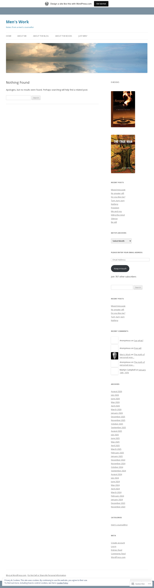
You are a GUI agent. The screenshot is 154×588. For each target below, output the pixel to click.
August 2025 (116, 431)
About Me (21, 36)
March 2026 (116, 409)
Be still (114, 222)
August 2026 (116, 391)
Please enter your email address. (127, 252)
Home (8, 36)
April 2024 (115, 488)
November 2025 (118, 420)
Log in (113, 546)
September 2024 (118, 470)
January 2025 (117, 456)
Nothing (114, 204)
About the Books (63, 36)
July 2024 (115, 478)
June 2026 (115, 398)
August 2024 (116, 474)
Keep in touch (120, 268)
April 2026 (115, 405)
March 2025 (116, 449)
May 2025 (115, 442)
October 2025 (117, 423)
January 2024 (117, 499)
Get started (101, 4)
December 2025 (118, 416)
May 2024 (115, 485)
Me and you (116, 211)
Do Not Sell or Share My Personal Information (47, 575)
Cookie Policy (62, 583)
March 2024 (116, 492)
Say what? (138, 340)
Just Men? (83, 36)
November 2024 (118, 463)
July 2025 (115, 434)
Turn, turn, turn (118, 200)
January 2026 (117, 413)
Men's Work (17, 21)
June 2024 (115, 481)
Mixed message (118, 189)
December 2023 (118, 503)
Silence (114, 218)
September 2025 (118, 427)
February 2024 (117, 496)
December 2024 (118, 460)
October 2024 (117, 467)
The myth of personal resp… (132, 356)
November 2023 (118, 506)
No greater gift (117, 193)
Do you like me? (118, 197)
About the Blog (41, 36)
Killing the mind (118, 215)
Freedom (115, 207)
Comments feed (118, 553)
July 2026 (115, 395)
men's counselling (119, 524)
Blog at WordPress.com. (16, 575)
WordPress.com (118, 557)
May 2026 (115, 402)
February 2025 (117, 452)
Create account (118, 542)
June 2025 (115, 438)
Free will (137, 348)
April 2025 (115, 445)
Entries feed (116, 550)
